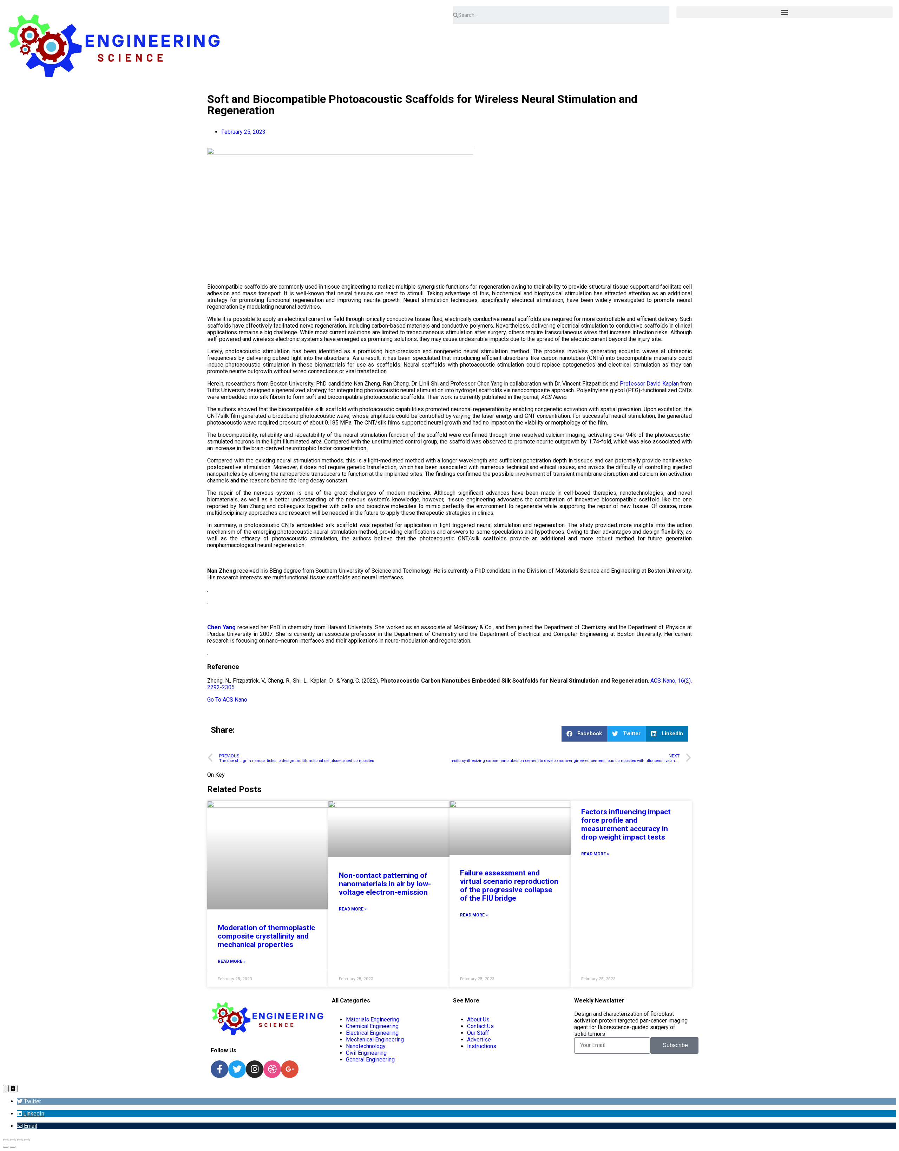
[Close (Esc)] (26, 1140)
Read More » (231, 961)
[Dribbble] (272, 1069)
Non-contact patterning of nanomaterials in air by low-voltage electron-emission (385, 883)
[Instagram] (254, 1069)
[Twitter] (237, 1069)
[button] (784, 12)
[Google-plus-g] (289, 1069)
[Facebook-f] (219, 1069)
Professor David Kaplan (649, 383)
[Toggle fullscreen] (12, 1140)
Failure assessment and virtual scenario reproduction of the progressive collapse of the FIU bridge (509, 885)
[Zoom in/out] (5, 1140)
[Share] (19, 1140)
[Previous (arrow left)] (5, 1147)
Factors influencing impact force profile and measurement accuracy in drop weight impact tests (626, 824)
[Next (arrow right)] (12, 1147)
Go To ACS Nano (227, 699)
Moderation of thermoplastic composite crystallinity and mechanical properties (266, 936)
